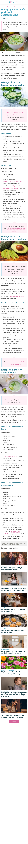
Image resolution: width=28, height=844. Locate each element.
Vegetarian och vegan (11, 6)
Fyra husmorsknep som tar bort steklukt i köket (12, 631)
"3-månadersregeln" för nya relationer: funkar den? (11, 569)
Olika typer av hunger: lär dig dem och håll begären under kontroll (13, 589)
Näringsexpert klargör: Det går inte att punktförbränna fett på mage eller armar (14, 694)
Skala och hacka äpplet (10, 456)
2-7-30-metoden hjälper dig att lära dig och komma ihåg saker (12, 716)
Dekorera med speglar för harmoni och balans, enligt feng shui (13, 652)
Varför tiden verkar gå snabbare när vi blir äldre (13, 610)
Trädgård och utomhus (7, 670)
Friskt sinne (4, 587)
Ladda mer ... (14, 721)
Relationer (4, 566)
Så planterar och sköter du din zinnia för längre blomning (12, 673)
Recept (2, 6)
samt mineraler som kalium (18, 296)
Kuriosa (3, 607)
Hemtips (3, 628)
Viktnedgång (4, 691)
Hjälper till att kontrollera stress (12, 181)
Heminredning (5, 649)
